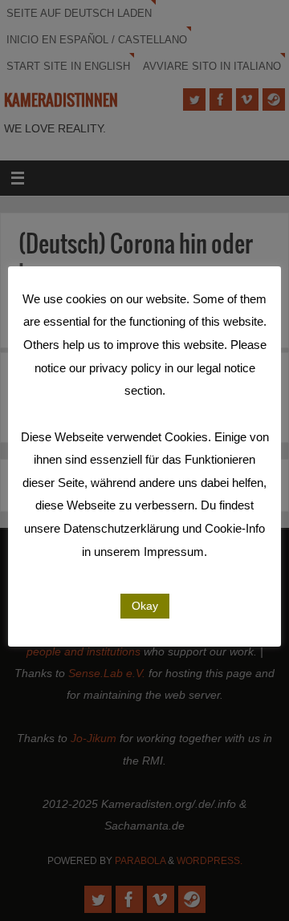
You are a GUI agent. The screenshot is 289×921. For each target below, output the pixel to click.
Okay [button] (145, 605)
